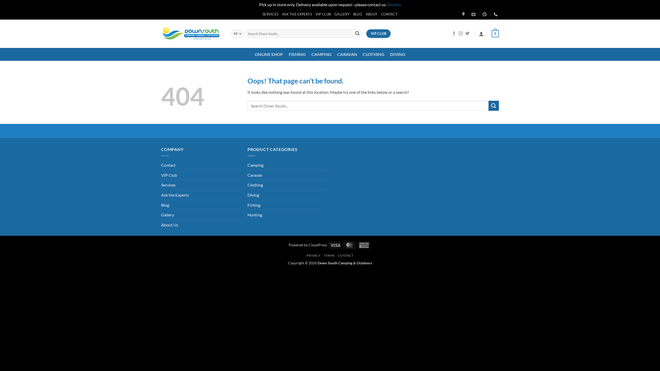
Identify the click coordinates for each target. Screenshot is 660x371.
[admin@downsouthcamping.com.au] (474, 14)
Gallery (342, 14)
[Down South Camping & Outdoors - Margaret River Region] (192, 33)
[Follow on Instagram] (461, 33)
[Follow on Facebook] (454, 33)
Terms (329, 255)
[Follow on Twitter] (467, 33)
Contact (389, 14)
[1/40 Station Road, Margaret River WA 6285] (464, 14)
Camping (321, 54)
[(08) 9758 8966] (496, 14)
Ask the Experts (297, 14)
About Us (169, 224)
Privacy (313, 255)
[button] (481, 33)
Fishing (297, 54)
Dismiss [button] (394, 4)
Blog (357, 14)
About (371, 14)
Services (270, 14)
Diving (397, 54)
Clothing (373, 54)
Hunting (255, 214)
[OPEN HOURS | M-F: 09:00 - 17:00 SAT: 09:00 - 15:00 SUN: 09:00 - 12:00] (485, 14)
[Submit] (357, 33)
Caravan (347, 54)
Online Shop (269, 54)
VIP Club (323, 14)
